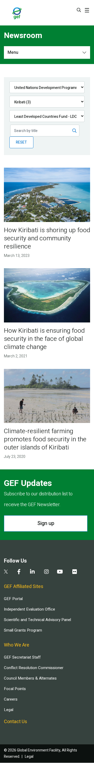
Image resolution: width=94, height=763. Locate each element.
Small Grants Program (23, 630)
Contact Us (15, 721)
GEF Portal (13, 599)
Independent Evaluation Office (29, 609)
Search (79, 10)
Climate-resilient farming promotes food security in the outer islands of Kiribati (45, 439)
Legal (8, 710)
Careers (10, 699)
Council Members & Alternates (30, 678)
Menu (13, 52)
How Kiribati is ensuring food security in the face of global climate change (44, 339)
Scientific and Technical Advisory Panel (37, 620)
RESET (21, 142)
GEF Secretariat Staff (22, 657)
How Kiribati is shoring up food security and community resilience (47, 238)
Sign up (45, 523)
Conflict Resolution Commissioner (33, 668)
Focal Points (15, 689)
